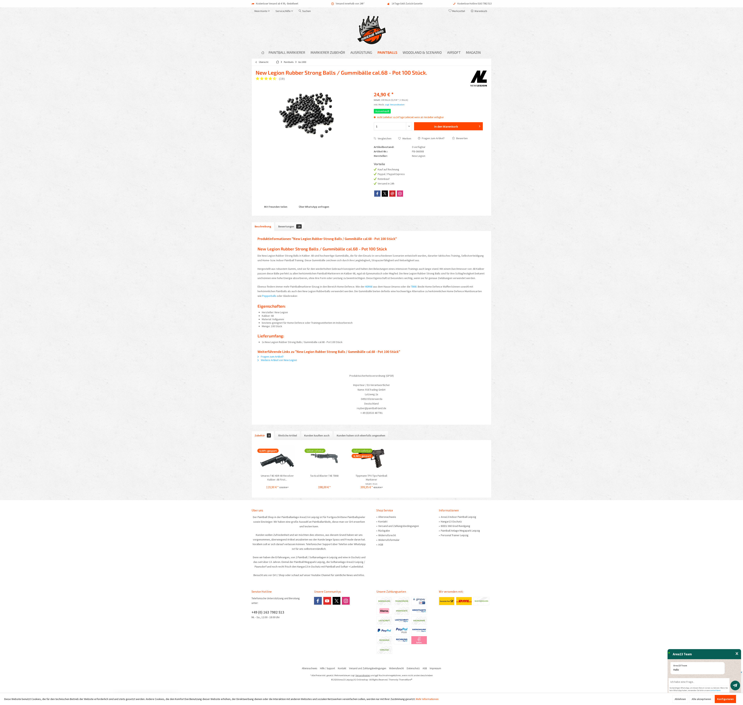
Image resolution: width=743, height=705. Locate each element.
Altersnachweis (387, 517)
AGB (380, 544)
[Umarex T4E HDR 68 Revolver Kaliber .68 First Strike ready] (277, 458)
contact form (715, 690)
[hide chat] (737, 653)
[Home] (263, 52)
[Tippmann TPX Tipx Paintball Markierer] (371, 458)
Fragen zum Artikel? (433, 138)
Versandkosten (362, 675)
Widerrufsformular (389, 540)
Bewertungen (289, 226)
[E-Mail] (392, 193)
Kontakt (382, 521)
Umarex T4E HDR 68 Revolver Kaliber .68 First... (277, 477)
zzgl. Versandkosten (395, 104)
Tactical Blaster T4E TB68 (324, 475)
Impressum (435, 668)
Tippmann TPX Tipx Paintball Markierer (371, 477)
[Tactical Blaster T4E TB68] (324, 458)
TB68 (414, 286)
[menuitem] (479, 11)
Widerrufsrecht (387, 535)
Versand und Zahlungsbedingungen (398, 526)
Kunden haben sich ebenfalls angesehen (361, 435)
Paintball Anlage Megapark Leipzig (460, 530)
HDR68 (368, 286)
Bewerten (462, 138)
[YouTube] (327, 601)
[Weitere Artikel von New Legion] (478, 78)
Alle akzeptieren (701, 699)
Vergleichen (384, 138)
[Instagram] (400, 193)
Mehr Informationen (427, 699)
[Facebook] (377, 193)
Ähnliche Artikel (287, 435)
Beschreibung (263, 226)
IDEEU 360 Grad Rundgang (455, 526)
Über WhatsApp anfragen (313, 206)
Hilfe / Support (327, 668)
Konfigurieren (725, 699)
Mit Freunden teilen (275, 206)
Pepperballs (269, 296)
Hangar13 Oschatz (451, 521)
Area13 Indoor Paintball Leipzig (458, 517)
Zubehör (262, 435)
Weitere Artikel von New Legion (278, 360)
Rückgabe (384, 530)
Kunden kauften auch (317, 435)
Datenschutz (413, 668)
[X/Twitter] (385, 193)
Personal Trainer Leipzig (454, 535)
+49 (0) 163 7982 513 (268, 612)
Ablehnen (680, 699)
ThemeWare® (405, 679)
